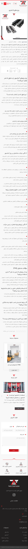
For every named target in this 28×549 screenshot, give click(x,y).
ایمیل (10, 426)
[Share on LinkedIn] (11, 71)
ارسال (14, 450)
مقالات (19, 42)
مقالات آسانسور (12, 42)
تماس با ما (24, 532)
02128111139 (24, 516)
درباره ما (25, 535)
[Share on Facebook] (19, 71)
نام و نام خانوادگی (20, 426)
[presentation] (1, 357)
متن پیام (22, 434)
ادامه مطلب (14, 370)
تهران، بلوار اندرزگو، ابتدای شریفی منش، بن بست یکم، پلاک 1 (14, 510)
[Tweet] (15, 71)
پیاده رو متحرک (4, 538)
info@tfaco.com (23, 522)
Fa (14, 3)
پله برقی (6, 532)
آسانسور (6, 535)
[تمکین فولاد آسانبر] (23, 4)
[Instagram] (8, 3)
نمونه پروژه (24, 540)
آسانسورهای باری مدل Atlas (14, 365)
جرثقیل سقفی (5, 540)
